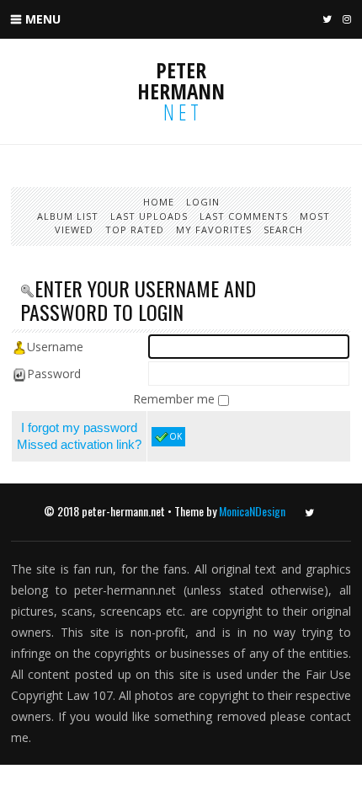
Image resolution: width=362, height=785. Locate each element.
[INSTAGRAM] (344, 19)
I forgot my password (79, 427)
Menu (43, 19)
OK (175, 436)
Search (283, 229)
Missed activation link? (79, 444)
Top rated (134, 229)
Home (158, 201)
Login (203, 201)
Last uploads (149, 216)
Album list (67, 216)
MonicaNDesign (252, 511)
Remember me (175, 399)
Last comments (244, 216)
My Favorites (214, 229)
